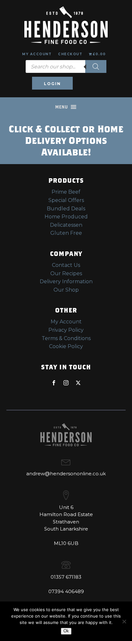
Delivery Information (66, 281)
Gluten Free (66, 233)
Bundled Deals (66, 209)
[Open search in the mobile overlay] (66, 66)
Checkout (70, 54)
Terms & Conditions (66, 338)
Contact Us (66, 265)
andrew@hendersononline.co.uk (66, 473)
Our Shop (66, 290)
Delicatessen (66, 225)
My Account (37, 54)
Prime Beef (66, 192)
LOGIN (52, 83)
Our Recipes (66, 273)
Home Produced (66, 217)
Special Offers (66, 200)
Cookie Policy (66, 346)
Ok (66, 630)
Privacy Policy (66, 330)
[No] (124, 621)
